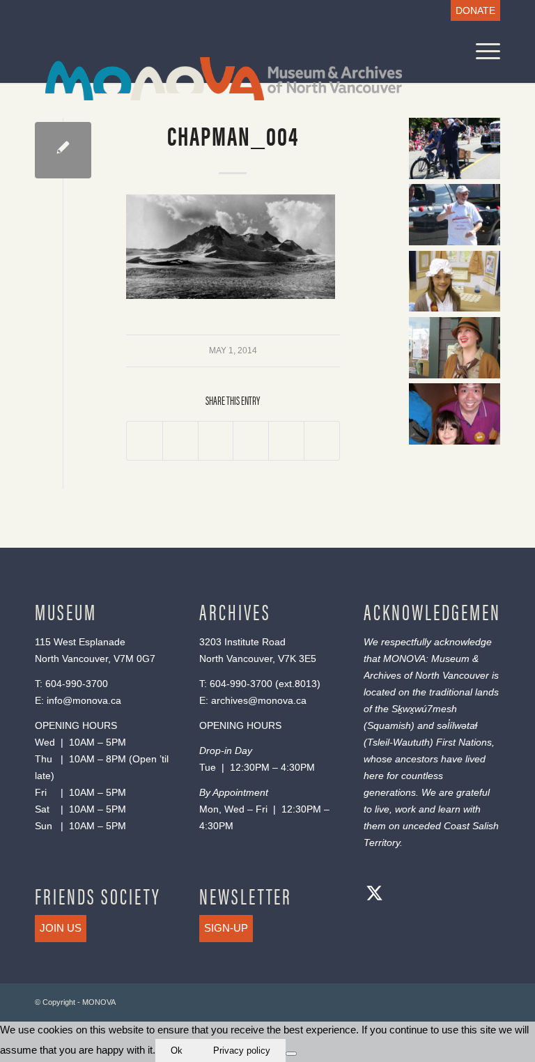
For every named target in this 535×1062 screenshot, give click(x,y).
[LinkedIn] (457, 895)
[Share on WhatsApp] (216, 441)
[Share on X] (180, 441)
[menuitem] (472, 11)
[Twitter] (374, 895)
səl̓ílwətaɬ (457, 725)
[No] (291, 1054)
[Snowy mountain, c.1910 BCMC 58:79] (63, 150)
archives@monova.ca (259, 700)
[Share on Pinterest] (250, 441)
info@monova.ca (84, 700)
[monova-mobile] (213, 77)
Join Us (61, 928)
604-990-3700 (76, 683)
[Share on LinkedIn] (286, 441)
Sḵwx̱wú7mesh (424, 708)
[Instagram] (429, 895)
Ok (177, 1050)
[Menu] (481, 51)
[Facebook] (401, 895)
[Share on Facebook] (144, 441)
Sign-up (226, 928)
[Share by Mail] (321, 441)
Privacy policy (241, 1050)
